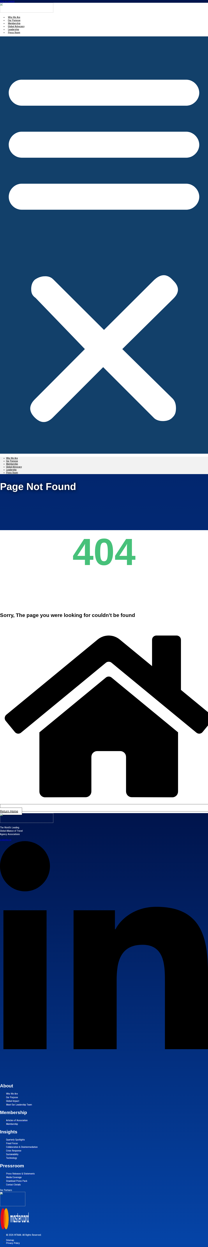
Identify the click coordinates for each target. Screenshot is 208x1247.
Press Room (14, 32)
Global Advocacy (16, 26)
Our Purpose (14, 20)
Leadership (13, 29)
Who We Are (14, 17)
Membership (14, 23)
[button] (104, 245)
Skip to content (7, 1)
